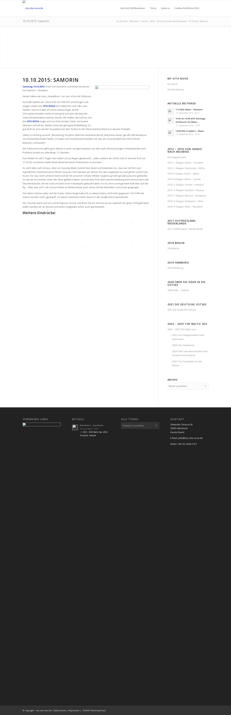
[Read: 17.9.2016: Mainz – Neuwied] (170, 111)
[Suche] (204, 8)
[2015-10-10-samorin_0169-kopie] (111, 226)
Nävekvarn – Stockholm (91, 425)
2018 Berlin (173, 248)
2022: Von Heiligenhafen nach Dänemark (188, 336)
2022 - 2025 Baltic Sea (92, 432)
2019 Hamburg (175, 267)
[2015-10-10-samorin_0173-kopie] (60, 246)
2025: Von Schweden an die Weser (187, 363)
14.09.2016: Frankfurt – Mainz (190, 131)
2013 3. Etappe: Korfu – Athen (183, 173)
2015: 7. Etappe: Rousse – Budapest (186, 195)
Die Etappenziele (176, 157)
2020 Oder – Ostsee (178, 290)
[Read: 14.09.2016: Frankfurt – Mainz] (170, 133)
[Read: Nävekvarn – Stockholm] (75, 427)
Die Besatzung (175, 89)
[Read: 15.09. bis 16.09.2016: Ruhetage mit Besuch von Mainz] (170, 120)
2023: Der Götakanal (183, 345)
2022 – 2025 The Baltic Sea (181, 329)
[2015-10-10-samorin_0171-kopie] (35, 246)
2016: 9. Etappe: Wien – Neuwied (184, 206)
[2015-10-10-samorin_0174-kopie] (111, 246)
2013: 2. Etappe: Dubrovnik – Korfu (186, 168)
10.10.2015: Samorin (36, 21)
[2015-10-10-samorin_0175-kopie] (136, 246)
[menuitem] (132, 8)
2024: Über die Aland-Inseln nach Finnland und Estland (190, 353)
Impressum (73, 710)
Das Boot (172, 84)
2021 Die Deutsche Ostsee (181, 309)
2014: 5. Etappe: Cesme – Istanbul (185, 184)
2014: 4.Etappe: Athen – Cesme (184, 179)
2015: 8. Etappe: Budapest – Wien (185, 201)
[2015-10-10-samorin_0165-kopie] (86, 226)
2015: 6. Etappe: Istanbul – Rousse (185, 190)
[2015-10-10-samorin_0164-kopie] (60, 226)
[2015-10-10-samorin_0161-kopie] (86, 252)
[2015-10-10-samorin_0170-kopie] (136, 226)
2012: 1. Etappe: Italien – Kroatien (185, 162)
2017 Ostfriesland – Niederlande (185, 229)
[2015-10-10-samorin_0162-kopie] (35, 226)
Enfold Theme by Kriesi (94, 710)
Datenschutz (60, 710)
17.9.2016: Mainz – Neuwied (189, 109)
